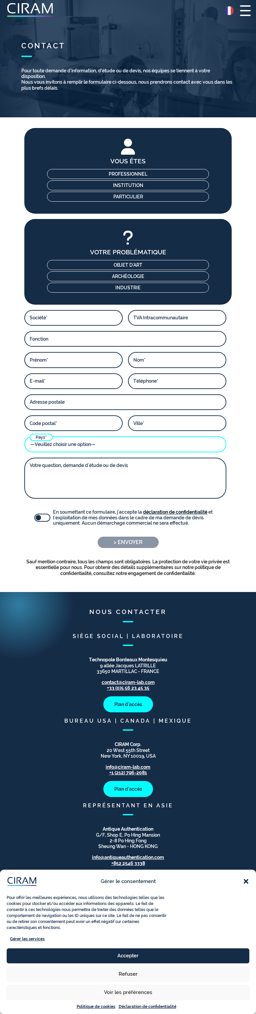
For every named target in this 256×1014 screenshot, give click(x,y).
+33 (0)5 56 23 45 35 (128, 688)
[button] (246, 881)
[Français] (229, 10)
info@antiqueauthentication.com (128, 857)
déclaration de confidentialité (175, 512)
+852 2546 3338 (128, 863)
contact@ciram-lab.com (128, 682)
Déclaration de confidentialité (147, 1006)
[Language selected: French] (229, 10)
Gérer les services (27, 939)
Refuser (128, 974)
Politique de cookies (96, 1006)
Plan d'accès (128, 704)
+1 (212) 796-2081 (128, 772)
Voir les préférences (128, 992)
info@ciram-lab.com (128, 767)
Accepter (128, 956)
